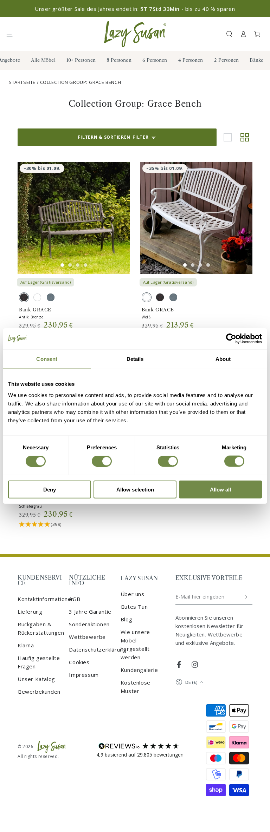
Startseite (22, 82)
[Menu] (13, 34)
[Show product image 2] (70, 265)
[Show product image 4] (85, 265)
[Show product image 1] (62, 265)
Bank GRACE (35, 309)
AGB (74, 598)
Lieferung (30, 611)
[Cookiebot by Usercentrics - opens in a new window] (231, 339)
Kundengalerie (139, 669)
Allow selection (135, 489)
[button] (229, 34)
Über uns (132, 593)
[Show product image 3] (77, 265)
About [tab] (223, 359)
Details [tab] (135, 359)
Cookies (79, 662)
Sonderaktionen (89, 624)
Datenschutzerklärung (97, 649)
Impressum (83, 674)
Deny (49, 489)
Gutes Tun (134, 606)
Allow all (220, 489)
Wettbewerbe (87, 636)
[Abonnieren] (245, 596)
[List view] (228, 137)
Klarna (26, 645)
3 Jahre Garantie (90, 611)
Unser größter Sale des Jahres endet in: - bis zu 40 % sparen (135, 8)
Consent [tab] (46, 359)
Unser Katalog (36, 678)
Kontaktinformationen (46, 598)
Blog (126, 619)
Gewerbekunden (39, 691)
